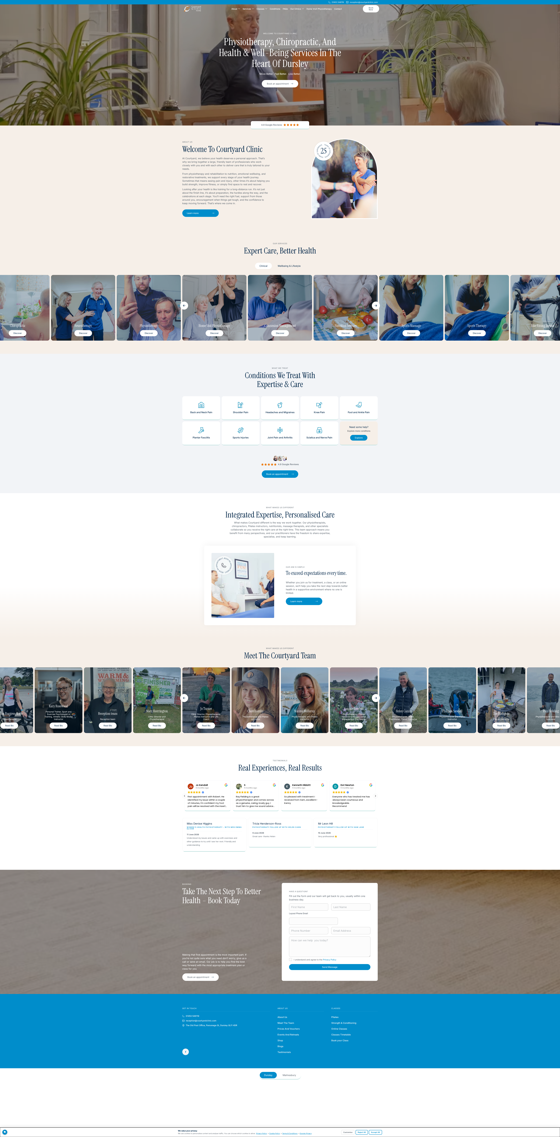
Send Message (329, 967)
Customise (347, 1132)
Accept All (375, 1132)
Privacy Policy (329, 959)
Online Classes (339, 1028)
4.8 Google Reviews (271, 124)
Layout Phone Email (298, 913)
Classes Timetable (341, 1034)
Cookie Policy (274, 1133)
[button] (184, 306)
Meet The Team (286, 1023)
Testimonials (284, 1052)
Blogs (280, 1046)
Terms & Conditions (290, 1133)
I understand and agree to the (315, 959)
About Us (282, 1017)
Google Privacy (306, 1133)
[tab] (263, 266)
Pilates (334, 1017)
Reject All (362, 1132)
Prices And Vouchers (289, 1028)
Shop (280, 1040)
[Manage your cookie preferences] (4, 1132)
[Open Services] (253, 8)
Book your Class (339, 1040)
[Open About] (239, 8)
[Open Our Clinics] (303, 8)
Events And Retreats (288, 1034)
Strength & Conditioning (343, 1023)
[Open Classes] (266, 8)
